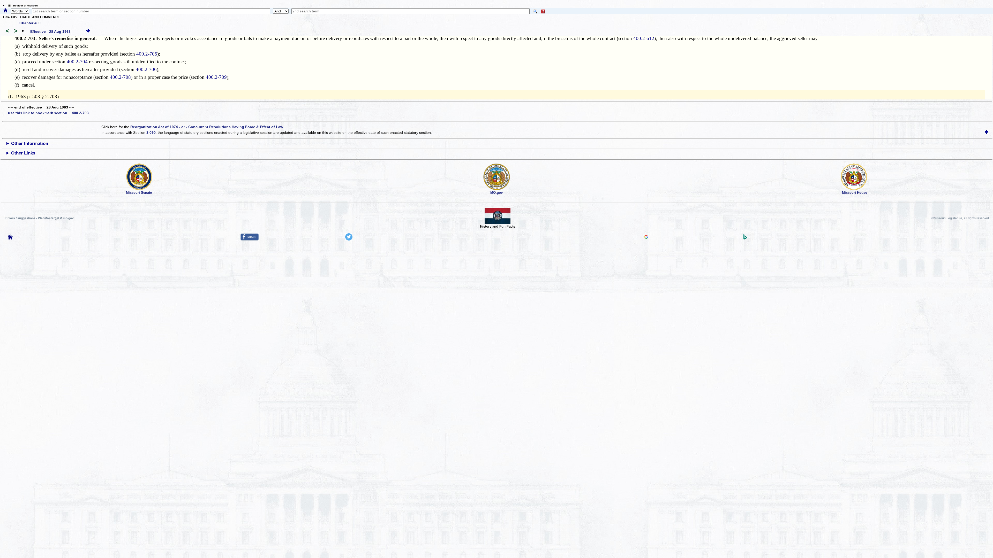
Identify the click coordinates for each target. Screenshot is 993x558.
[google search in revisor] (646, 237)
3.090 (151, 132)
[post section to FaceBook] (249, 239)
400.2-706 (146, 69)
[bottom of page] (88, 31)
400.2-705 (146, 54)
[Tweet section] (348, 239)
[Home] (5, 10)
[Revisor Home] (10, 238)
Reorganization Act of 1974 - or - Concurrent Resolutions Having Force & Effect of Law (206, 127)
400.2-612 (643, 38)
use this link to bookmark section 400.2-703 (48, 113)
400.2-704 (77, 61)
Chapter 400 (30, 23)
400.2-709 (216, 77)
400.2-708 (120, 77)
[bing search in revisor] (745, 238)
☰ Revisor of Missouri (22, 5)
